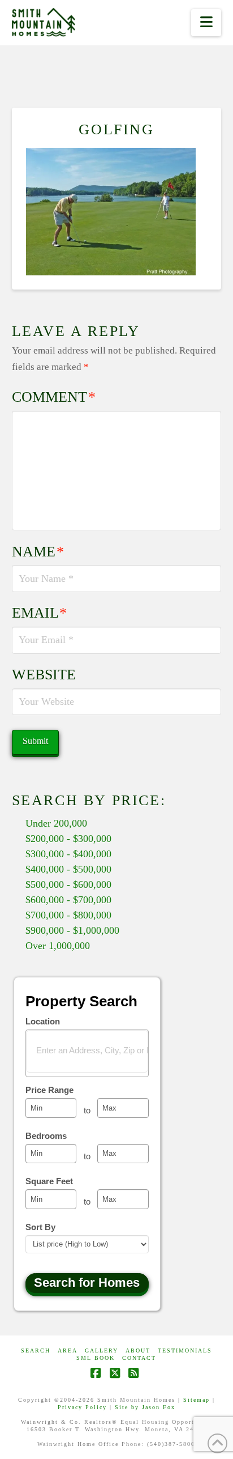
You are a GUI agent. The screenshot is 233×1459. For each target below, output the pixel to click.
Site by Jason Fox (145, 1407)
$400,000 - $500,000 (68, 869)
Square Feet (49, 1181)
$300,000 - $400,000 (68, 854)
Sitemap (196, 1400)
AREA (67, 1350)
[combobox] (87, 1054)
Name (38, 551)
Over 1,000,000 (57, 945)
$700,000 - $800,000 (68, 915)
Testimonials (185, 1350)
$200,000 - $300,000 (68, 838)
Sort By (40, 1227)
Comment (54, 397)
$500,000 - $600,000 (68, 884)
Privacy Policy (82, 1407)
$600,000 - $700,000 (68, 899)
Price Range (49, 1090)
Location (42, 1021)
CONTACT (139, 1358)
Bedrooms (46, 1136)
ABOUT (138, 1350)
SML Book (95, 1358)
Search (35, 1350)
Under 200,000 (56, 823)
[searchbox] (94, 1050)
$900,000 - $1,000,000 (72, 930)
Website (44, 674)
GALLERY (101, 1350)
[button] (206, 22)
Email (39, 613)
